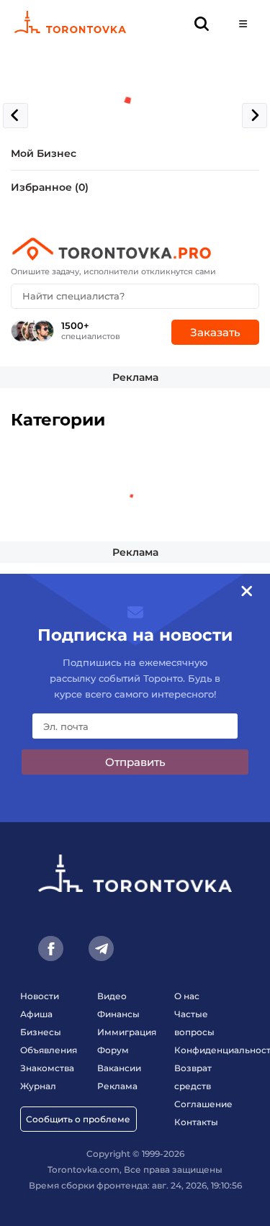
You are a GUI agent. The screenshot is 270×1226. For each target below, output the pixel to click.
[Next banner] (254, 115)
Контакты (196, 1122)
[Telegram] (101, 948)
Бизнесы (40, 1032)
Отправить (135, 762)
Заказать (215, 332)
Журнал (38, 1086)
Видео (112, 996)
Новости (39, 996)
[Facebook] (50, 948)
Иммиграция (126, 1032)
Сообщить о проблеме (78, 1119)
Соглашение (203, 1104)
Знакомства (47, 1068)
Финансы (118, 1014)
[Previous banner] (15, 115)
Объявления (48, 1050)
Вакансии (119, 1068)
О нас (186, 996)
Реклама (135, 377)
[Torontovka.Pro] (135, 249)
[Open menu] (243, 23)
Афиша (36, 1014)
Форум (113, 1050)
